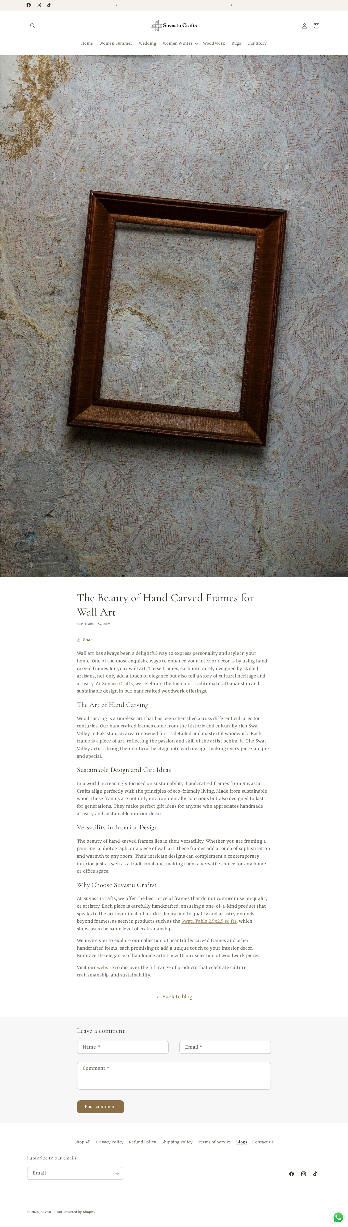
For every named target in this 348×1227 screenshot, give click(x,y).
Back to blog (177, 997)
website (105, 967)
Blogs (241, 1142)
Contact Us (263, 1142)
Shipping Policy (177, 1142)
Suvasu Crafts (117, 683)
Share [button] (89, 639)
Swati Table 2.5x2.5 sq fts (208, 921)
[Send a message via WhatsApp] (338, 1217)
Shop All (82, 1142)
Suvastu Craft (52, 1212)
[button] (33, 26)
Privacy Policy (110, 1142)
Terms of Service (214, 1142)
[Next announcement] (231, 5)
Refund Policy (142, 1142)
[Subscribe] (117, 1173)
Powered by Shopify (80, 1212)
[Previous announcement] (116, 5)
